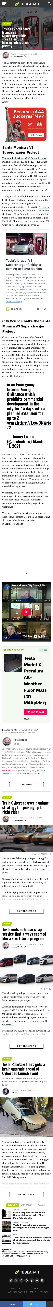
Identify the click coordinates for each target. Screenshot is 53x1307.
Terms (33, 1292)
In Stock (43, 650)
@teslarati (7, 1249)
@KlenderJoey (8, 770)
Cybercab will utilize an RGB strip (19, 878)
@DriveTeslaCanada (12, 523)
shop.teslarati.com (31, 773)
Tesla (35, 730)
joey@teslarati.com (22, 767)
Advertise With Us (17, 1292)
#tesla (14, 1253)
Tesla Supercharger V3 (15, 733)
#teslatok (22, 1253)
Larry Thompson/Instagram (42, 48)
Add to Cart (37, 712)
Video (32, 733)
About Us (23, 1288)
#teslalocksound (35, 1253)
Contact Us (37, 1288)
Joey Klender (18, 56)
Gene (15, 1092)
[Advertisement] (26, 553)
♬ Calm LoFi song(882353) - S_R (17, 1256)
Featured (25, 730)
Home (13, 1288)
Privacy (44, 1292)
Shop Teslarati (16, 650)
